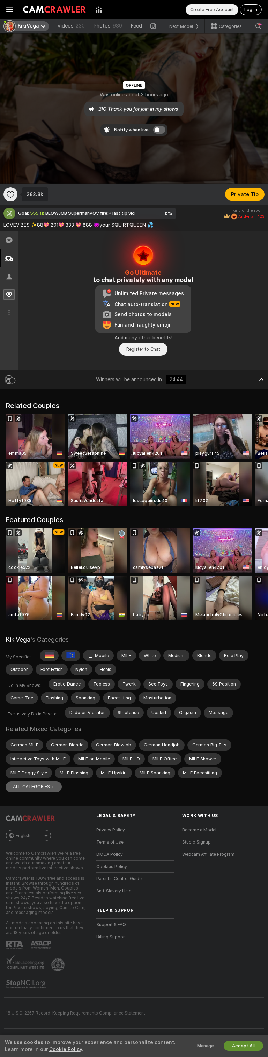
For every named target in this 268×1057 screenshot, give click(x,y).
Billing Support (111, 936)
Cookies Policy (111, 866)
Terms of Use (110, 842)
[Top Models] (98, 9)
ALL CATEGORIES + (33, 786)
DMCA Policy (109, 854)
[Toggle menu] (10, 9)
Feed (136, 26)
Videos (71, 26)
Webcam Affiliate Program (208, 854)
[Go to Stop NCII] (26, 984)
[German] (49, 655)
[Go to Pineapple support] (58, 964)
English (23, 835)
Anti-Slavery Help (114, 890)
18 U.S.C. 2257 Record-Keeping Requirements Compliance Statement (75, 1013)
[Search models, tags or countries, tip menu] (258, 26)
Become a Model (199, 830)
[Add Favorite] (10, 194)
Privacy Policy (110, 830)
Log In (250, 9)
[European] (70, 655)
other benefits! (155, 337)
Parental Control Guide (119, 878)
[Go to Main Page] (54, 9)
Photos (107, 26)
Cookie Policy (65, 1049)
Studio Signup (196, 842)
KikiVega (18, 639)
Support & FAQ (111, 924)
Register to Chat (143, 349)
